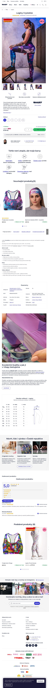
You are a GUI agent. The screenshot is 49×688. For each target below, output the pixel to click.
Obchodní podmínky (7, 627)
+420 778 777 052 (42, 4)
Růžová (33, 297)
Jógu (37, 299)
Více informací (7, 112)
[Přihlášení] (42, 1)
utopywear (27, 645)
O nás (4, 1)
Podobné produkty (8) (38, 231)
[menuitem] (10, 5)
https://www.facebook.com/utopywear (30, 645)
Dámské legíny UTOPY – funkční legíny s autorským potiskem (16, 289)
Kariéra (27, 627)
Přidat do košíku (40, 129)
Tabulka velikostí (25, 231)
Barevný (11, 302)
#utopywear (41, 580)
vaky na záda (30, 245)
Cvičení (33, 299)
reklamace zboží (40, 372)
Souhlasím (40, 681)
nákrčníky (15, 245)
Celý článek (6, 388)
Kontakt (4, 620)
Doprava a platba (14, 1)
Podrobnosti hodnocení (31, 15)
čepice (19, 245)
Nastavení (8, 685)
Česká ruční (37, 160)
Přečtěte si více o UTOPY (24, 466)
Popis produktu (7, 231)
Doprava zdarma (23, 171)
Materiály (9, 160)
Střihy (20, 160)
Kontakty (22, 1)
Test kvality (16, 231)
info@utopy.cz (42, 141)
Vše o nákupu (29, 621)
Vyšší (33, 302)
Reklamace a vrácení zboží (8, 623)
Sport (11, 305)
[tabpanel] (13, 203)
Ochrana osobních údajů (32, 629)
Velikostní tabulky (6, 625)
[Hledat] (40, 4)
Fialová (37, 297)
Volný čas (15, 305)
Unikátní (6, 171)
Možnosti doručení (42, 126)
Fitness (19, 305)
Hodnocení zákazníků (31, 623)
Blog (8, 1)
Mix (40, 297)
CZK (45, 1)
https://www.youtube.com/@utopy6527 (33, 645)
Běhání (40, 299)
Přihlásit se (37, 603)
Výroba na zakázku (30, 625)
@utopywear (36, 645)
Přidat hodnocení (8, 500)
